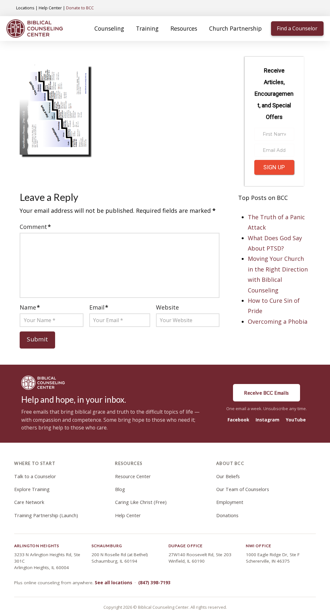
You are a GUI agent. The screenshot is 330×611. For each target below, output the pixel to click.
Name (30, 307)
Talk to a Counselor (35, 476)
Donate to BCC (80, 8)
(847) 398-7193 (154, 583)
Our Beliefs (228, 476)
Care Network (29, 502)
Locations (25, 8)
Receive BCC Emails (266, 393)
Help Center (50, 8)
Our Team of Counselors (242, 489)
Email (98, 307)
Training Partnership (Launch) (46, 515)
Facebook (238, 420)
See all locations (113, 583)
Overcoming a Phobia (277, 321)
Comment (35, 227)
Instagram (267, 420)
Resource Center (133, 476)
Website (167, 307)
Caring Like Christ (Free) (141, 502)
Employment (229, 502)
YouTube (296, 420)
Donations (227, 515)
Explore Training (32, 489)
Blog (120, 489)
